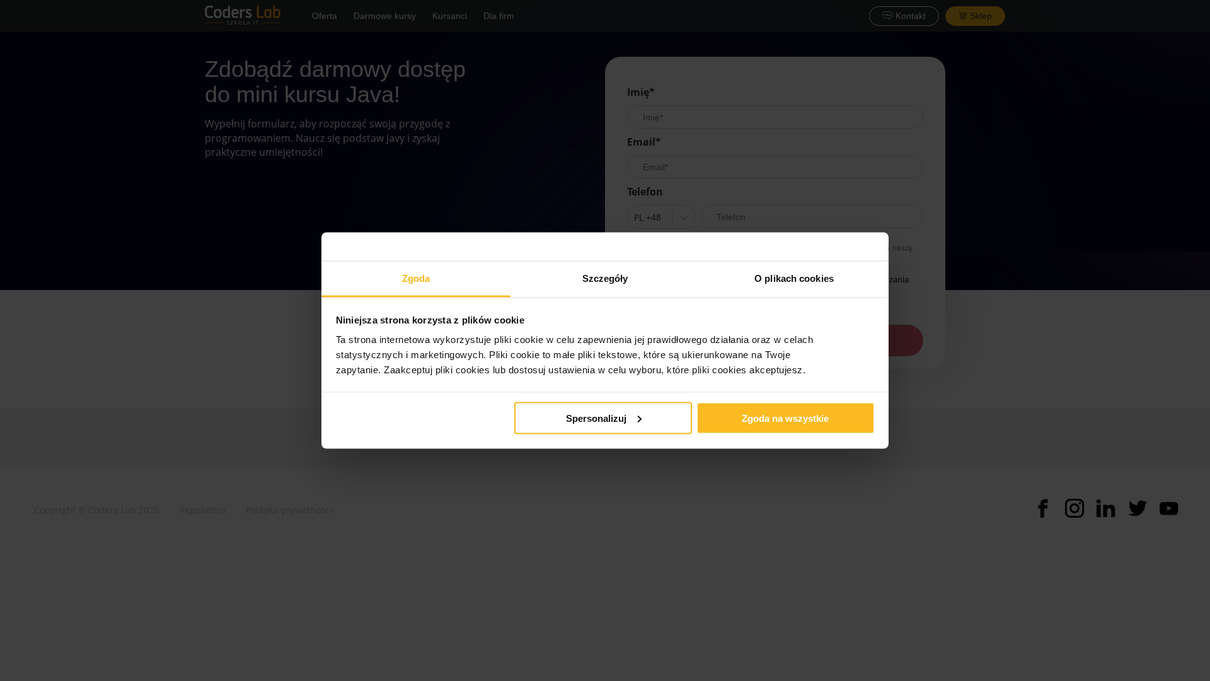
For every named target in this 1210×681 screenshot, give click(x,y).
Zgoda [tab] (416, 278)
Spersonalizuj (596, 417)
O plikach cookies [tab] (794, 278)
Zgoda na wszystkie (785, 417)
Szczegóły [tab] (605, 278)
